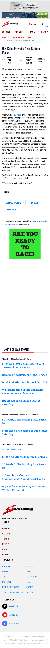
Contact (31, 592)
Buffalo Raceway (14, 202)
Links (29, 571)
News (4, 37)
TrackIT (32, 31)
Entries (6, 31)
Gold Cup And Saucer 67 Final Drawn (24, 374)
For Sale (6, 582)
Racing (6, 566)
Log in (35, 221)
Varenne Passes (11, 449)
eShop (44, 31)
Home (5, 554)
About (29, 587)
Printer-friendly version (29, 60)
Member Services (11, 587)
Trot (5, 576)
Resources (31, 576)
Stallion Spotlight (12, 592)
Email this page (9, 60)
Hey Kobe (17, 115)
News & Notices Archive (21, 37)
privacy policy (41, 643)
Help (28, 582)
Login (33, 24)
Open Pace (11, 209)
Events (30, 566)
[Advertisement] (25, 303)
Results (19, 31)
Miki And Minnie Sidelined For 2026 (24, 382)
